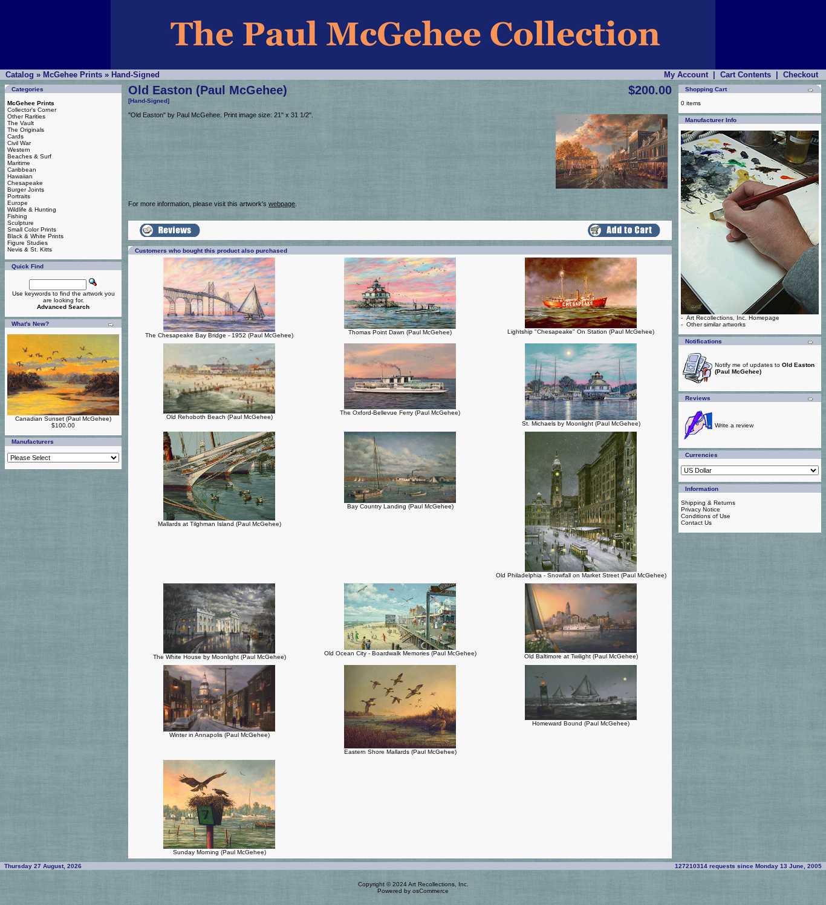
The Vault (20, 123)
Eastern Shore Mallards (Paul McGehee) (400, 751)
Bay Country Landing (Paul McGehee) (400, 506)
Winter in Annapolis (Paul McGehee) (219, 734)
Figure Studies (27, 242)
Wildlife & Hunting (31, 209)
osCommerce (430, 890)
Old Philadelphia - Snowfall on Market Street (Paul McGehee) (581, 575)
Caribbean (21, 169)
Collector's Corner (31, 109)
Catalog (19, 74)
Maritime (18, 163)
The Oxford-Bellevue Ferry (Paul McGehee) (400, 412)
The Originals (25, 129)
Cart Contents (745, 74)
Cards (15, 136)
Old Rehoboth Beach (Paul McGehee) (219, 417)
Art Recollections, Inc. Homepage (732, 317)
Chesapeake (25, 183)
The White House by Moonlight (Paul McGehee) (219, 657)
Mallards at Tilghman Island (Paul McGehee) (219, 524)
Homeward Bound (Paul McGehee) (580, 723)
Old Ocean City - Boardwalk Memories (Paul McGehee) (400, 653)
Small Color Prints (31, 229)
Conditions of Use (705, 516)
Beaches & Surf (29, 156)
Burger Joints (25, 189)
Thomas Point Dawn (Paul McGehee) (400, 332)
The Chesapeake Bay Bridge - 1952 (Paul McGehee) (219, 335)
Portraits (18, 196)
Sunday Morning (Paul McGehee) (219, 852)
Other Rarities (26, 116)
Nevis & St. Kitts (29, 249)
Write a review (734, 425)
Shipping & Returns (708, 502)
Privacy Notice (700, 509)
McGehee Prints (72, 74)
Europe (17, 202)
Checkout (800, 74)
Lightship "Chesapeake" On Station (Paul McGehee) (580, 331)
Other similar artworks (716, 324)
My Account (686, 74)
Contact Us (696, 522)
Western (18, 149)
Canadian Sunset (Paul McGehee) (63, 418)
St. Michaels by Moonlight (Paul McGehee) (581, 423)
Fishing (17, 216)
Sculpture (20, 222)
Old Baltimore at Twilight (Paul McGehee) (581, 656)
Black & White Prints (35, 236)
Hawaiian (20, 176)
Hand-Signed (135, 74)
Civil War (19, 143)
